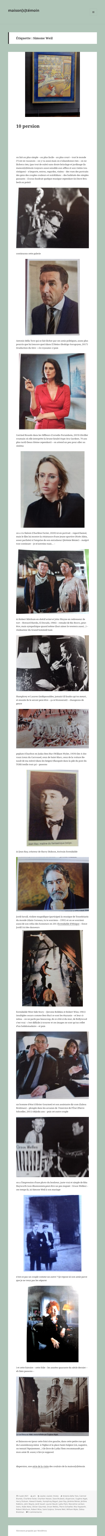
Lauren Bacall (51, 1504)
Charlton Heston (45, 1498)
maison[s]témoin (23, 10)
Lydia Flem (63, 1504)
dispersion (70, 1498)
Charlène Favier (30, 1498)
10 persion (28, 126)
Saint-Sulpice (48, 1509)
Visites (56, 1496)
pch (34, 1496)
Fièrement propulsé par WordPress (31, 1530)
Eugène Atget (81, 1498)
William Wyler (72, 1509)
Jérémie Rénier (73, 1501)
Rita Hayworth (80, 1506)
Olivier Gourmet (39, 1506)
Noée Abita (26, 1506)
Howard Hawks (35, 1501)
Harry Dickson (22, 1501)
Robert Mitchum (23, 1509)
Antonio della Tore (70, 1496)
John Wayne (29, 1504)
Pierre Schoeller (66, 1506)
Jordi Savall (40, 1504)
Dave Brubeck (58, 1498)
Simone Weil (60, 1509)
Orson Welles (52, 1506)
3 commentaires (35, 1512)
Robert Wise (36, 1509)
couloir (42, 1496)
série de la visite (40, 1466)
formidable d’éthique (68, 923)
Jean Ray (62, 1501)
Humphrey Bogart (50, 1501)
